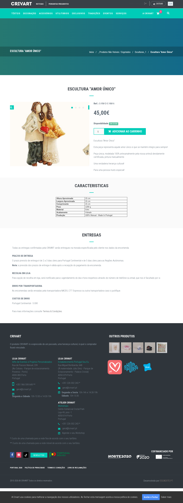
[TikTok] (25, 455)
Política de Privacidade (35, 468)
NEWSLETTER (38, 455)
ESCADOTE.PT (166, 480)
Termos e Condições (56, 468)
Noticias (39, 4)
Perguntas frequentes (59, 4)
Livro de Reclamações (76, 468)
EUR (170, 4)
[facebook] (12, 455)
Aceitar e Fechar (151, 497)
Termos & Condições (52, 311)
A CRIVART (148, 13)
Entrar (159, 4)
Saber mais (166, 497)
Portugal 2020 (16, 468)
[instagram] (18, 455)
